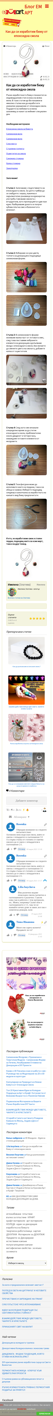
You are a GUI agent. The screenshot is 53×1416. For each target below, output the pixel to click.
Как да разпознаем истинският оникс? (26, 666)
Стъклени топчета (15, 148)
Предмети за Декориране (20, 1237)
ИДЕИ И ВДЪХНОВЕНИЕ (23, 74)
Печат (47, 46)
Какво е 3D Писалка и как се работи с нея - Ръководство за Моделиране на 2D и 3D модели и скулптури (26, 1073)
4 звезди (40, 618)
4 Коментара (11, 46)
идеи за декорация (26, 1224)
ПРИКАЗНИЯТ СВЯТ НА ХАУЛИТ (17, 1326)
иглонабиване (13, 1213)
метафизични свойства (18, 1248)
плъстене (27, 1213)
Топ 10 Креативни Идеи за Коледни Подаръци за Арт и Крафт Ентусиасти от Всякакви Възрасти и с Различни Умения (26, 1093)
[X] (1, 1405)
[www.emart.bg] (12, 27)
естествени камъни (16, 1241)
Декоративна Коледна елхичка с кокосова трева (25, 1348)
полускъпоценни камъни (19, 1244)
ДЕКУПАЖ (11, 1234)
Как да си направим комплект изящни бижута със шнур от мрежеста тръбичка (27, 785)
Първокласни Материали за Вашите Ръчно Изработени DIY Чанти (23, 1102)
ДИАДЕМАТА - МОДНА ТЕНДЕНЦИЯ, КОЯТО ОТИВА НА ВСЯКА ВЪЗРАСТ (23, 1355)
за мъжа (36, 1248)
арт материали (34, 1220)
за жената (11, 1251)
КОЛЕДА (10, 1224)
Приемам (44, 1414)
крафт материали (15, 1220)
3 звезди (37, 618)
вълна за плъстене (16, 1217)
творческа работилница (19, 1230)
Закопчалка (12, 168)
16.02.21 (46, 77)
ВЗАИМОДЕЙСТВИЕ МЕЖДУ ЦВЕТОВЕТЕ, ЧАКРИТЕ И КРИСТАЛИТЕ (26, 708)
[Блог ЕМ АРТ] (13, 13)
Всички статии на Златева (19, 598)
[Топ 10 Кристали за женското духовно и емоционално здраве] (26, 973)
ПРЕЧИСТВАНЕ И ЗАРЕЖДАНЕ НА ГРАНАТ (22, 1298)
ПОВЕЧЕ (21, 1409)
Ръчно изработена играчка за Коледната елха (26, 744)
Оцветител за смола (16, 153)
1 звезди (30, 618)
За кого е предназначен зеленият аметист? (23, 1284)
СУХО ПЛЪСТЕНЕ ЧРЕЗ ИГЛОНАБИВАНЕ (21, 1304)
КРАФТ (31, 1217)
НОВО (6, 74)
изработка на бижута (17, 1227)
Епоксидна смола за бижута (19, 128)
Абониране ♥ (21, 816)
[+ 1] (8, 849)
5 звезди (43, 618)
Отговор (21, 849)
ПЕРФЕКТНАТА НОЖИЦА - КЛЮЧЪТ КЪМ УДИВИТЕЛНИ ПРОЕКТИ (22, 1372)
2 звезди (33, 618)
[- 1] (14, 849)
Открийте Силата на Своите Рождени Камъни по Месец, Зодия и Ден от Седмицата (24, 1121)
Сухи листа (11, 143)
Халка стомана (13, 163)
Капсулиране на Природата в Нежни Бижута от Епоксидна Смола (23, 1083)
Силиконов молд (14, 133)
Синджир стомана (15, 158)
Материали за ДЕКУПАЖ (31, 1234)
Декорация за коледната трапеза (18, 1342)
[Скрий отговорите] (44, 880)
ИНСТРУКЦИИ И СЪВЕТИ (15, 77)
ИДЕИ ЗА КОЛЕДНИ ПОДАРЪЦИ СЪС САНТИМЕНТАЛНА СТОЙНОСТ (20, 1311)
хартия (37, 1230)
